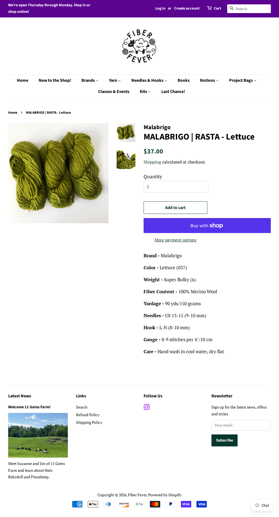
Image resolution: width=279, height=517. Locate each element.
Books (184, 80)
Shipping (152, 162)
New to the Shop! (55, 80)
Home (22, 80)
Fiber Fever (137, 494)
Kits (144, 92)
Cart (217, 8)
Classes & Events (113, 92)
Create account (186, 8)
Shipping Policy (89, 422)
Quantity (153, 176)
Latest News (19, 396)
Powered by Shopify (164, 494)
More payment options (175, 240)
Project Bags (241, 80)
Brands (88, 80)
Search (81, 407)
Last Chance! (173, 92)
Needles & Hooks (147, 80)
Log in (160, 8)
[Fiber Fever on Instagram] (147, 408)
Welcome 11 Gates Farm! (29, 407)
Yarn (113, 80)
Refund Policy (87, 414)
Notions (208, 80)
